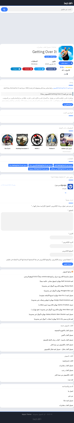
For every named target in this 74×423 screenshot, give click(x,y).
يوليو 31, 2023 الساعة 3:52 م (8, 185)
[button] (4, 9)
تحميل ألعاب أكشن (67, 335)
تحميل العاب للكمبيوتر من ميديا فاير (61, 344)
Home (54, 47)
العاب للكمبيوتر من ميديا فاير (64, 375)
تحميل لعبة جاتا (68, 400)
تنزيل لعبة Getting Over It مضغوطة (38, 169)
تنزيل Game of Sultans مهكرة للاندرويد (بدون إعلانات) (55, 305)
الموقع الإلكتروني (67, 251)
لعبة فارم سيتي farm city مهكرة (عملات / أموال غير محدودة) (53, 319)
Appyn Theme (26, 414)
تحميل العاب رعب (67, 370)
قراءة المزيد (68, 104)
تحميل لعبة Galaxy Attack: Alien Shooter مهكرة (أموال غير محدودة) (51, 314)
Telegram (15, 69)
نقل (65, 74)
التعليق (70, 210)
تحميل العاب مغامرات (44, 47)
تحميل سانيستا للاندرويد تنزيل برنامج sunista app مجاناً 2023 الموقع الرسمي (48, 276)
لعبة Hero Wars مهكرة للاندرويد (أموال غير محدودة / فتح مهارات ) (52, 309)
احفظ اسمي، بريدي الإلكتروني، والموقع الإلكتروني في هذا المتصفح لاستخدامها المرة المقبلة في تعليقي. (38, 259)
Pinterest (27, 69)
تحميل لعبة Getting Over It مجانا (18, 165)
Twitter (39, 69)
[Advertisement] (37, 28)
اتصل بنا (70, 391)
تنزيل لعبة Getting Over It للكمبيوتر (63, 88)
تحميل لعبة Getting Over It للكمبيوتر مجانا (40, 165)
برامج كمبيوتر (67, 272)
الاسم (70, 233)
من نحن (70, 396)
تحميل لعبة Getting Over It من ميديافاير (61, 169)
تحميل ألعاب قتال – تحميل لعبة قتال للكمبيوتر (58, 349)
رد (65, 192)
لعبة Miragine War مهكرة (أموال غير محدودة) (58, 291)
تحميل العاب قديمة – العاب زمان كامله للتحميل (58, 340)
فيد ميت (70, 380)
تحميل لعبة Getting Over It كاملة (63, 165)
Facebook (50, 69)
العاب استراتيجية (68, 361)
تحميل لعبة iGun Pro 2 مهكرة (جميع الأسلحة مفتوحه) (56, 295)
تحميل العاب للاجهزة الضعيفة (64, 330)
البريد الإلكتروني (67, 242)
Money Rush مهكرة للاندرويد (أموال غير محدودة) (57, 286)
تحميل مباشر (64, 63)
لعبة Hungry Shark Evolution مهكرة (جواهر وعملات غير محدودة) (52, 300)
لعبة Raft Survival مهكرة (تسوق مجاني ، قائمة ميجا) (56, 281)
